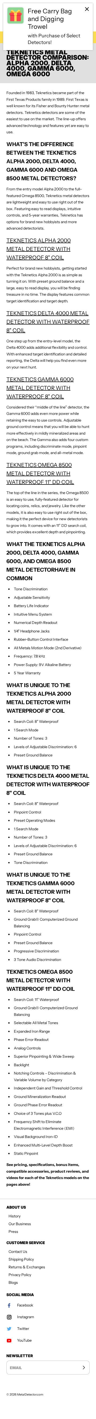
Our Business (20, 1223)
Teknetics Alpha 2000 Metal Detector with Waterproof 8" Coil (38, 249)
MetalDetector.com (30, 1394)
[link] (48, 26)
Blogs (13, 1282)
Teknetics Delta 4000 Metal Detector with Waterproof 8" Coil (48, 322)
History (15, 1216)
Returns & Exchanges (27, 1267)
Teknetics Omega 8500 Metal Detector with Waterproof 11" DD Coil (40, 473)
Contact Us (18, 1251)
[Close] (87, 9)
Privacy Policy (20, 1274)
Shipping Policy (21, 1259)
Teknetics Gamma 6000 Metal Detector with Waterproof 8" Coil (40, 388)
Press (13, 1231)
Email (16, 1367)
